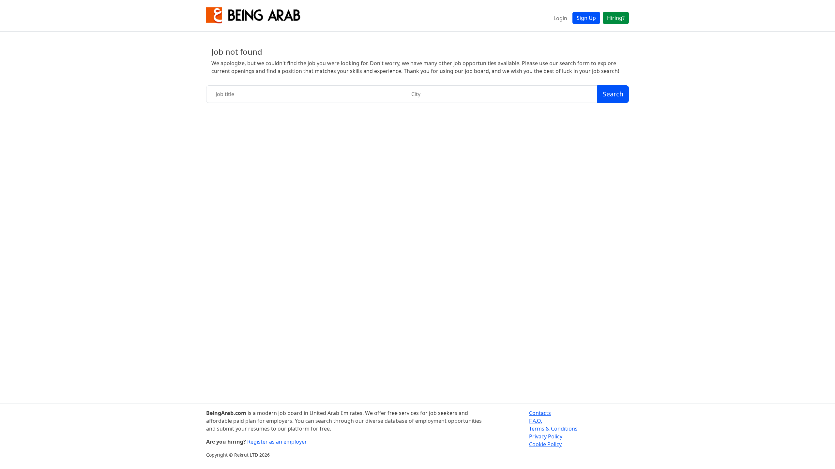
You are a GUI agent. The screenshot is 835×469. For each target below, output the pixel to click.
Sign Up (586, 17)
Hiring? (616, 17)
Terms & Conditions (553, 428)
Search (613, 94)
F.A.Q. (535, 420)
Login (560, 18)
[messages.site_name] (253, 16)
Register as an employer (277, 441)
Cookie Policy (545, 444)
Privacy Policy (545, 436)
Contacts (540, 413)
